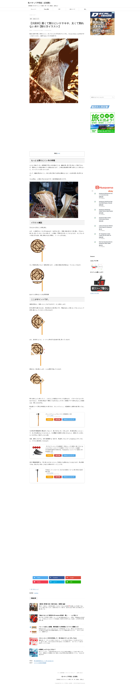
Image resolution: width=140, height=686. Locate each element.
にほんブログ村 (94, 293)
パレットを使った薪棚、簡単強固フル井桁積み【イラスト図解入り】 (59, 626)
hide (58, 153)
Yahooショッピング (69, 419)
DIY (59, 9)
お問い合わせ (80, 672)
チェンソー (33, 9)
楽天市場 (58, 419)
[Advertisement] (57, 116)
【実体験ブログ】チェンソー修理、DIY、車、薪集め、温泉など (70, 679)
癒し (85, 9)
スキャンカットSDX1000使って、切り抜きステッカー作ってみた (58, 638)
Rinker (52, 415)
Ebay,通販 (46, 9)
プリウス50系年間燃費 (40, 663)
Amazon (49, 419)
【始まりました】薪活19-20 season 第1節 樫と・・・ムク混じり (58, 615)
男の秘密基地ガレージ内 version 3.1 (43, 661)
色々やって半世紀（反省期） (39, 3)
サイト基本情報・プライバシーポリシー (66, 672)
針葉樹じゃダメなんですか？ (47, 649)
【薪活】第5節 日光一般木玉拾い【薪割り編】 (52, 604)
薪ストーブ (72, 9)
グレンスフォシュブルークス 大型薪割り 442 (59, 414)
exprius (36, 593)
